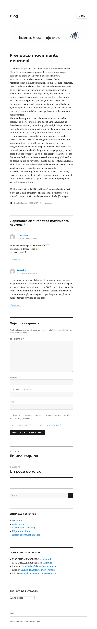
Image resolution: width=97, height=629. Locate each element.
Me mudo (17, 520)
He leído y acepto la (36, 425)
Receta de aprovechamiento (26, 534)
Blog (14, 16)
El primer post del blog (23, 527)
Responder (15, 260)
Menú (81, 16)
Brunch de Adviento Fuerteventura (39, 566)
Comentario (17, 339)
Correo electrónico (22, 390)
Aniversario (18, 524)
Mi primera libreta (21, 531)
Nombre (15, 377)
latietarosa (22, 235)
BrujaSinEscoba (20, 203)
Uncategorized (46, 203)
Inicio (12, 613)
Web (12, 402)
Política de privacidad (47, 425)
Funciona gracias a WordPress (28, 621)
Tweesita (21, 270)
